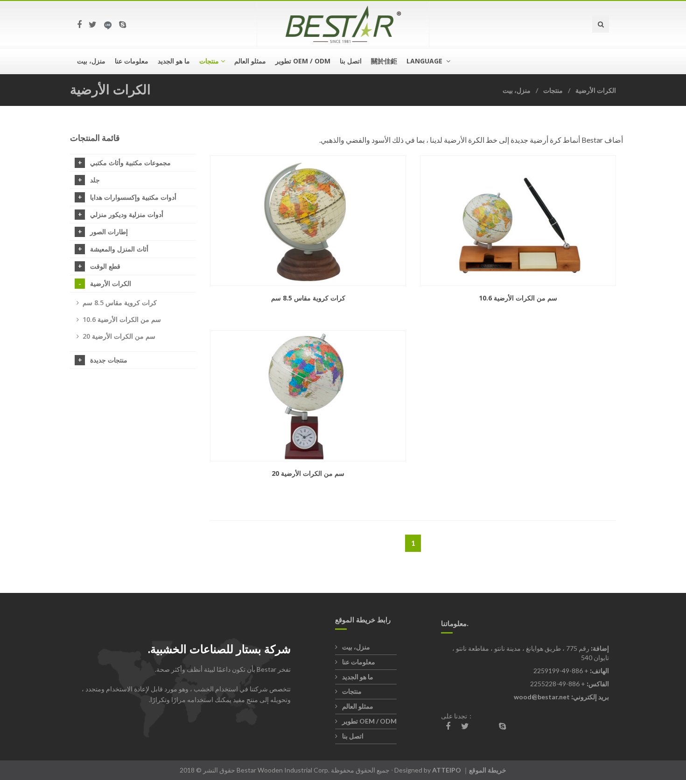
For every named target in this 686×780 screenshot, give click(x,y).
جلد (95, 179)
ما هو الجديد (174, 60)
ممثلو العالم (250, 60)
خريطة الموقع (487, 770)
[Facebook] (79, 24)
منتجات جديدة (108, 359)
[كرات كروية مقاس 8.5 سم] (308, 221)
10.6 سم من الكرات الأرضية (122, 319)
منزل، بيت (91, 60)
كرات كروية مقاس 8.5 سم (120, 302)
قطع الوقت (105, 266)
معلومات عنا (131, 60)
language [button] (425, 60)
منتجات (553, 90)
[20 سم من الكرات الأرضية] (308, 396)
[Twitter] (93, 24)
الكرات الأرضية (595, 90)
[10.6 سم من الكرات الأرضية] (518, 221)
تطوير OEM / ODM (302, 60)
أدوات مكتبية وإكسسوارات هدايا (133, 197)
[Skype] (122, 24)
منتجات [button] (209, 60)
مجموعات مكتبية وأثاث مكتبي (130, 162)
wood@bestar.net (542, 697)
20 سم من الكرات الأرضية (119, 336)
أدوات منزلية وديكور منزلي (126, 214)
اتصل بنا (351, 60)
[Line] (108, 24)
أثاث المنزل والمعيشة (119, 248)
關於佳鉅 (384, 60)
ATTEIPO (446, 770)
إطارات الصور (109, 231)
